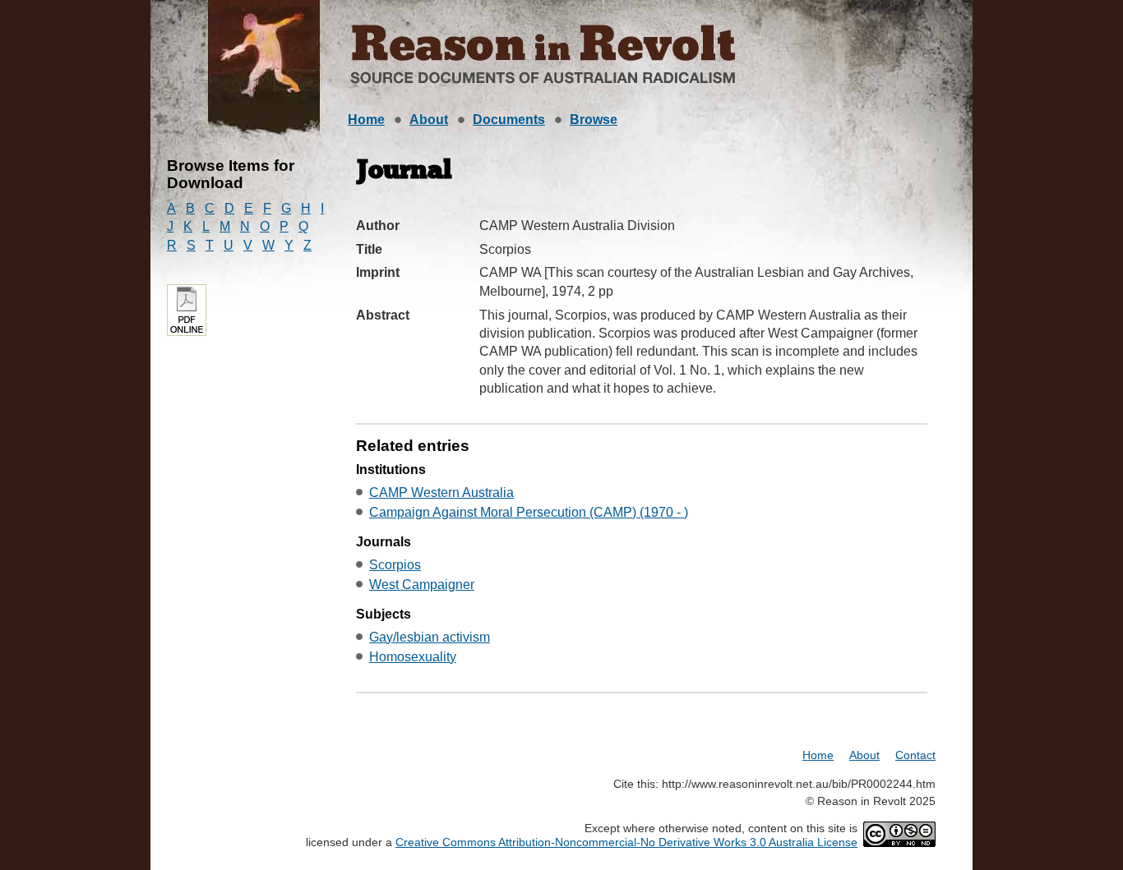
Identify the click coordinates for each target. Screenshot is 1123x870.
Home (366, 120)
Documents (509, 120)
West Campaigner (421, 585)
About (428, 120)
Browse (593, 120)
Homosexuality (412, 657)
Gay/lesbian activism (429, 637)
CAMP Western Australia (441, 492)
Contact (915, 755)
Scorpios (395, 565)
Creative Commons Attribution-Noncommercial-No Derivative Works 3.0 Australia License (626, 842)
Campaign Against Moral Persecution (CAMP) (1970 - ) (528, 512)
